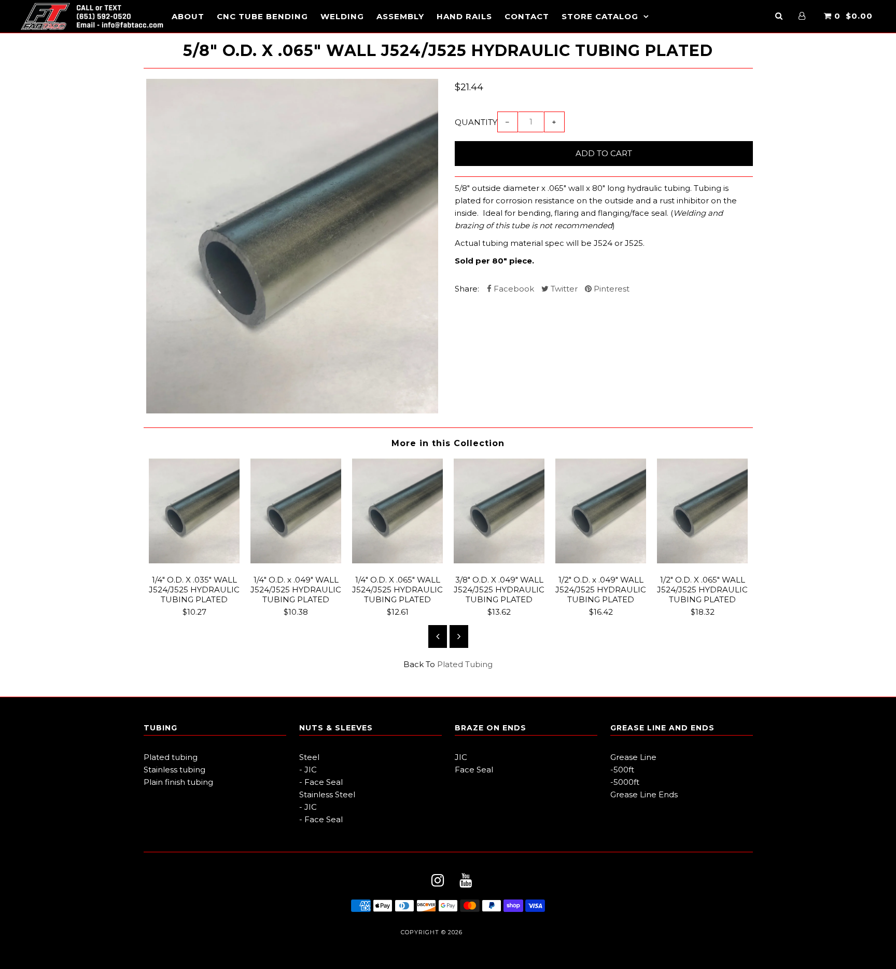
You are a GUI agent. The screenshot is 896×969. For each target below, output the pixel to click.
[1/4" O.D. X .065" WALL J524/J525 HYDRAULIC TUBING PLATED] (397, 560)
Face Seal (474, 769)
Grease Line (633, 757)
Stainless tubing (174, 769)
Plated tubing (171, 757)
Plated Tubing (465, 664)
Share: (467, 289)
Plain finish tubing (178, 782)
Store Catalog (600, 16)
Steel (309, 757)
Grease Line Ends (644, 794)
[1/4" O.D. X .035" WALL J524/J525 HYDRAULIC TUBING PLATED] (194, 560)
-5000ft (624, 782)
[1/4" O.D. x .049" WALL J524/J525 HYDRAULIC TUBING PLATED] (296, 560)
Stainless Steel (327, 794)
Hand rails (464, 16)
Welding (342, 16)
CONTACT (527, 16)
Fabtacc (480, 932)
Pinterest (610, 289)
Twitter (563, 289)
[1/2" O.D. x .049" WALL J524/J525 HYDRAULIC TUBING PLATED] (601, 560)
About (188, 16)
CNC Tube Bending (262, 16)
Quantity (476, 122)
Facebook (513, 289)
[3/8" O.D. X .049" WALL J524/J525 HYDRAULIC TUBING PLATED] (499, 560)
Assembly (400, 16)
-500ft (622, 769)
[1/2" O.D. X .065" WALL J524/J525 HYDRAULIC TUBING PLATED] (702, 560)
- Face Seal (321, 782)
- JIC (308, 769)
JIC (461, 757)
